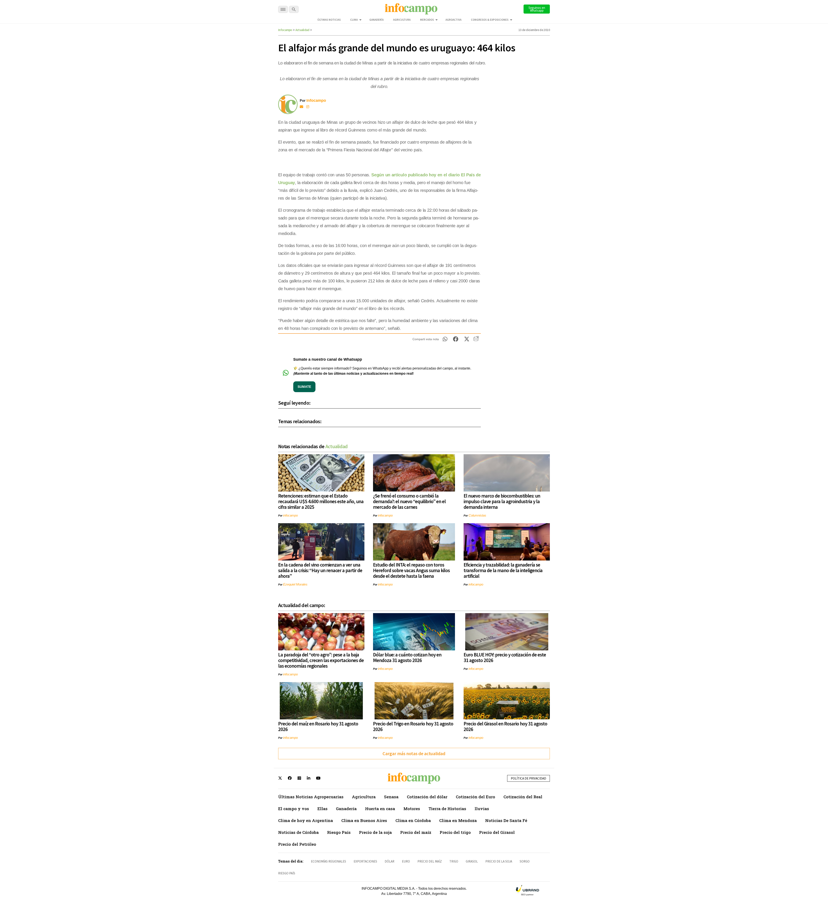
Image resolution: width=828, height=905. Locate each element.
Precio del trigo (455, 832)
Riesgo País (339, 832)
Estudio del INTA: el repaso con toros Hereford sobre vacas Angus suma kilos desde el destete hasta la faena (411, 570)
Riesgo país (286, 873)
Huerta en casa (380, 808)
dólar (389, 861)
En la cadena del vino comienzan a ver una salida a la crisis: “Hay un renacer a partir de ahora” (320, 570)
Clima (354, 20)
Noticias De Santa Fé (506, 820)
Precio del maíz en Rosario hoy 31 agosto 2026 (318, 726)
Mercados (427, 20)
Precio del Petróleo (297, 844)
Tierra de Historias (447, 808)
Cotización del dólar (427, 796)
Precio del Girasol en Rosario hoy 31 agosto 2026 (505, 726)
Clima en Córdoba (413, 820)
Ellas (322, 808)
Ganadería (376, 20)
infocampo (290, 515)
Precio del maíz (415, 832)
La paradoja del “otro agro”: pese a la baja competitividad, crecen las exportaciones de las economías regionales (321, 660)
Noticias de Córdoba (298, 832)
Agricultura (402, 20)
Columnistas (477, 515)
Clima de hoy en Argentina (305, 820)
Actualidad (302, 30)
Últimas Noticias (329, 20)
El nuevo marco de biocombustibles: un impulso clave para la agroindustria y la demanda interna (502, 501)
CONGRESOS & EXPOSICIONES (489, 20)
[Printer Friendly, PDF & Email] (476, 340)
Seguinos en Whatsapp (536, 9)
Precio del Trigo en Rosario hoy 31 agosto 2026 (413, 726)
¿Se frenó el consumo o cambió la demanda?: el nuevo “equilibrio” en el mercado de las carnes (409, 501)
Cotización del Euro (475, 796)
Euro (406, 861)
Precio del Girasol (497, 832)
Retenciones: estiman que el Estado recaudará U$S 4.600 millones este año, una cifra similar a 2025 (321, 501)
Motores (411, 808)
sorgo (525, 861)
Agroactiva (453, 20)
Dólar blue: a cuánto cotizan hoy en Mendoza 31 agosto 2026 (407, 657)
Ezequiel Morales (295, 584)
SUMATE (304, 386)
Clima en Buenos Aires (364, 820)
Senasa (391, 796)
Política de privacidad (528, 778)
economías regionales (328, 861)
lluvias (482, 808)
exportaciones (365, 861)
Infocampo (285, 30)
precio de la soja (498, 861)
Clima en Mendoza (458, 820)
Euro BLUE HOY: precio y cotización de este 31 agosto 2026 (505, 657)
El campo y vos (293, 808)
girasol (472, 861)
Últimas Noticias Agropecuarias (310, 796)
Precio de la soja (375, 832)
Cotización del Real (522, 796)
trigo (453, 861)
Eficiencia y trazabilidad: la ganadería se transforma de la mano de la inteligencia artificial (503, 570)
